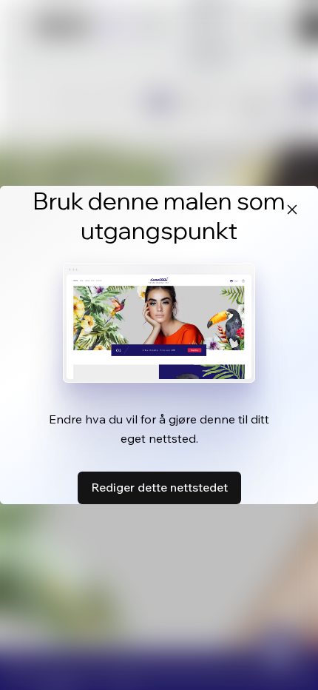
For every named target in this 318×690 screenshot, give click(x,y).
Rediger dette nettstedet (159, 487)
